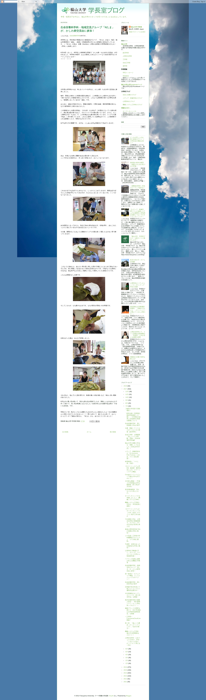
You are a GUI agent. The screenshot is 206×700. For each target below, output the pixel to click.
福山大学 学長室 (136, 27)
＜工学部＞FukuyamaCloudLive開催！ (133, 618)
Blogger (128, 696)
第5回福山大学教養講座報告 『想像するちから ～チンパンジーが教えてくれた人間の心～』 (137, 310)
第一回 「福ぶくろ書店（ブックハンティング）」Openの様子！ (132, 625)
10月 (127, 397)
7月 (126, 406)
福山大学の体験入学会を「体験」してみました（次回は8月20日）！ (132, 445)
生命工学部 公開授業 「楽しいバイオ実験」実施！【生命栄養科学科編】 (133, 437)
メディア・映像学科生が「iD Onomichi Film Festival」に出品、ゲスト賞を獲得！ (132, 455)
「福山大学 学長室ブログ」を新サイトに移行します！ (137, 238)
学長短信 (125, 76)
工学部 (125, 59)
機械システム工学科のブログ (131, 104)
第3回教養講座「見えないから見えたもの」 (132, 491)
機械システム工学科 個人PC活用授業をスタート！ (132, 633)
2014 (125, 673)
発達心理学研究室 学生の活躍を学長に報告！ (132, 531)
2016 (125, 667)
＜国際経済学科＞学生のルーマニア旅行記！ (137, 187)
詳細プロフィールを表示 (137, 32)
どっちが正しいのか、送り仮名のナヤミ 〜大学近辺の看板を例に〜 (137, 140)
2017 (125, 389)
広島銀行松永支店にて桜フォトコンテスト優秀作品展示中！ (132, 588)
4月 (126, 654)
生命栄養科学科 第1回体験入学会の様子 (132, 424)
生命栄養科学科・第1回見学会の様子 (132, 583)
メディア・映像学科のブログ (131, 98)
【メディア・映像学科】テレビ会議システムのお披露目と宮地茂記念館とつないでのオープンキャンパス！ (137, 213)
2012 (125, 679)
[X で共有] (95, 421)
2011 (125, 682)
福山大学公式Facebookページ (131, 84)
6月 (126, 649)
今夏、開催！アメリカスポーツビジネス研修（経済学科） (132, 430)
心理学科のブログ (128, 101)
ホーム (89, 432)
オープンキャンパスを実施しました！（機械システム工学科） (132, 497)
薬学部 (125, 66)
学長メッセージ (127, 72)
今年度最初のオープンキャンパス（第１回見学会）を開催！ (132, 595)
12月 (127, 391)
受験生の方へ (125, 108)
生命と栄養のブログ (128, 95)
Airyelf (111, 696)
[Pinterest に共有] (99, 421)
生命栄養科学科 (75, 36)
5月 (126, 652)
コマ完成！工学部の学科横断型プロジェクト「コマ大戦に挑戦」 (132, 538)
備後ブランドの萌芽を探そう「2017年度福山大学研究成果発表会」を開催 (133, 610)
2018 (125, 386)
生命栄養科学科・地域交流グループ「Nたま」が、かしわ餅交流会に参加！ (132, 568)
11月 (127, 394)
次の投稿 (65, 432)
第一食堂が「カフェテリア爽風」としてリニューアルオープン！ (132, 576)
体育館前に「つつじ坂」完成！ (132, 462)
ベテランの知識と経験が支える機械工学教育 (132, 560)
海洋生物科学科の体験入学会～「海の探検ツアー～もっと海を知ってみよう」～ (132, 602)
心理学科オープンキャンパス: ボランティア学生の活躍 (137, 285)
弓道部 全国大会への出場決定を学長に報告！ (132, 546)
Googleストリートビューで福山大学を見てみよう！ (132, 476)
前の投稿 (113, 432)
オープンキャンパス (128, 111)
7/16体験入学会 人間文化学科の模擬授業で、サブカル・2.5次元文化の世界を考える (132, 522)
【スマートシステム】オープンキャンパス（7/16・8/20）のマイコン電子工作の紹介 (132, 512)
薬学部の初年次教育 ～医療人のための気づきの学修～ (137, 164)
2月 (126, 660)
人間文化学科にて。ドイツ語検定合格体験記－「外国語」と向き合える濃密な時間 (137, 334)
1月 (126, 663)
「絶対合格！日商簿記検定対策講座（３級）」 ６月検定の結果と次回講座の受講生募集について (133, 416)
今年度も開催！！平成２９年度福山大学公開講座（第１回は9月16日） (132, 483)
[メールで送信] (90, 421)
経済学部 (126, 53)
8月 (126, 403)
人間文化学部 (127, 56)
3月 (126, 657)
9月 (126, 400)
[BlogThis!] (93, 421)
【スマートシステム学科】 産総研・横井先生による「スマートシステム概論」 (133, 468)
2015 (125, 670)
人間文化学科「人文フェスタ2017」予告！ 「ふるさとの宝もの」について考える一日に (133, 641)
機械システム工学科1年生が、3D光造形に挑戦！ (133, 504)
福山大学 (124, 44)
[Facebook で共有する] (97, 421)
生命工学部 (126, 63)
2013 (125, 676)
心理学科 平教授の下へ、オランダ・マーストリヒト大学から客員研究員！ (132, 553)
